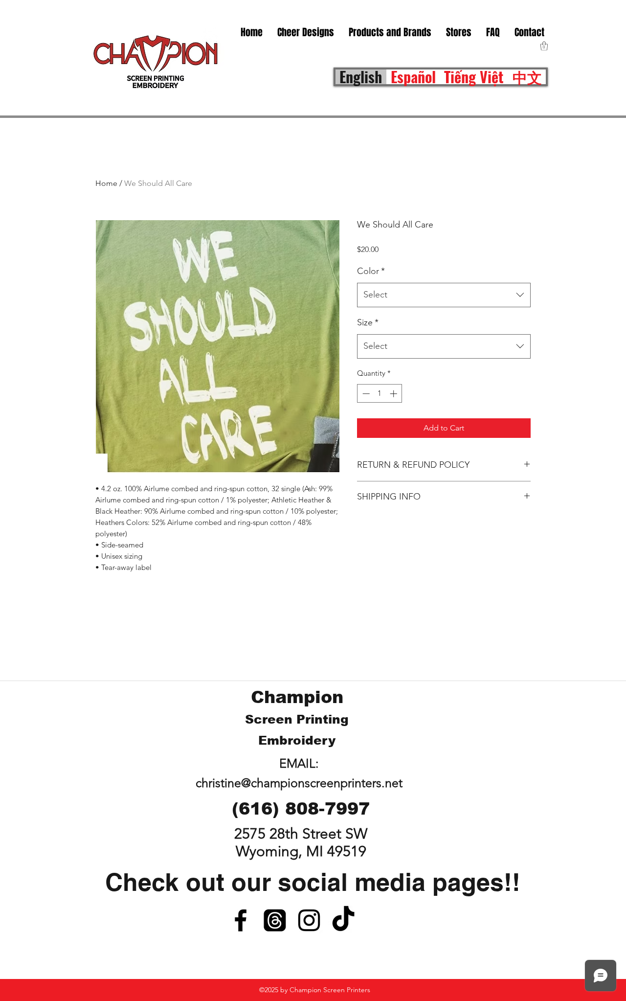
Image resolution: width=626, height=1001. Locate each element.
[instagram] (309, 920)
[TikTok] (343, 920)
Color (371, 271)
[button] (459, 32)
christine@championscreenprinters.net (299, 782)
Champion (297, 696)
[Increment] (394, 394)
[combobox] (444, 295)
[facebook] (240, 920)
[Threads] (275, 920)
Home (106, 183)
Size (368, 322)
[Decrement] (365, 394)
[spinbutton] (380, 394)
